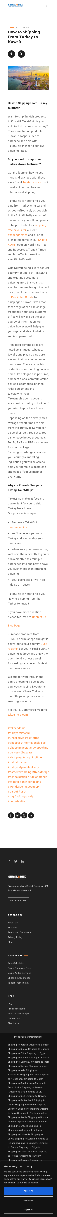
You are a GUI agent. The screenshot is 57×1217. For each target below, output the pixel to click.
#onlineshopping (30, 781)
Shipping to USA (17, 1096)
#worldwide (16, 786)
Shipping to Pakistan (26, 1104)
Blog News (22, 27)
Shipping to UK (34, 1091)
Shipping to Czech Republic (23, 1151)
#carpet (13, 791)
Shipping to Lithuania (19, 1134)
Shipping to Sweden (32, 1087)
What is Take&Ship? (18, 1013)
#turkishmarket (18, 762)
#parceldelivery (29, 767)
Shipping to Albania (31, 1130)
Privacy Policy (15, 937)
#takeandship (16, 728)
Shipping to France (18, 1057)
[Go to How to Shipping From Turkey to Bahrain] (11, 54)
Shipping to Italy (16, 1070)
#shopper (14, 742)
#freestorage (40, 772)
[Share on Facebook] (11, 815)
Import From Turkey (18, 982)
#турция (13, 781)
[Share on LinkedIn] (31, 815)
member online (17, 527)
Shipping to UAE (17, 1091)
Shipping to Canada (38, 1049)
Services (12, 927)
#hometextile (16, 801)
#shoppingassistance (22, 747)
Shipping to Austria (38, 1057)
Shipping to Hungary (30, 1155)
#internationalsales (33, 742)
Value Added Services (19, 973)
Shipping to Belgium (29, 1108)
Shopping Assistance (19, 978)
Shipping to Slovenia (19, 1160)
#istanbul (25, 733)
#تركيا (22, 791)
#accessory (32, 786)
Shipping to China (17, 1053)
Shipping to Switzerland (21, 1100)
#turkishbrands (37, 776)
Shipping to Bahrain (39, 1044)
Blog (10, 942)
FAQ (10, 1003)
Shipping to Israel (38, 1066)
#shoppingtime (32, 757)
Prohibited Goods (22, 297)
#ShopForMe (16, 737)
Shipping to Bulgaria (29, 1147)
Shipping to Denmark (27, 1143)
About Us (13, 922)
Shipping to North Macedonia (32, 1113)
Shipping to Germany (19, 1061)
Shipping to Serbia (17, 1117)
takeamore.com (18, 714)
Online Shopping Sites (19, 968)
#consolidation (17, 776)
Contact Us (38, 617)
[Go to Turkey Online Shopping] (21, 54)
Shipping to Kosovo (36, 1121)
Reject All (28, 1210)
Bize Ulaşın (14, 1023)
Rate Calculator (16, 963)
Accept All (28, 1191)
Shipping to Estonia (25, 1138)
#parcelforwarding (20, 772)
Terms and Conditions (19, 932)
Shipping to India (40, 1061)
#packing (42, 747)
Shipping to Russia (18, 1049)
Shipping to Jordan (18, 1044)
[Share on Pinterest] (24, 815)
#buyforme (32, 737)
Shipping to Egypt (36, 1053)
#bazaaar (26, 752)
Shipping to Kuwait (30, 1074)
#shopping (15, 757)
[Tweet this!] (18, 815)
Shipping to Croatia (18, 1126)
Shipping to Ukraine (18, 1066)
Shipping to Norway (36, 1096)
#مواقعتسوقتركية (25, 796)
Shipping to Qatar (33, 1079)
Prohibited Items (17, 1008)
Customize (29, 1200)
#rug (11, 796)
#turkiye (13, 733)
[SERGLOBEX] (15, 5)
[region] (28, 1189)
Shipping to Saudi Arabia (21, 1083)
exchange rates (18, 235)
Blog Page (14, 625)
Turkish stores (32, 182)
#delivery (14, 752)
